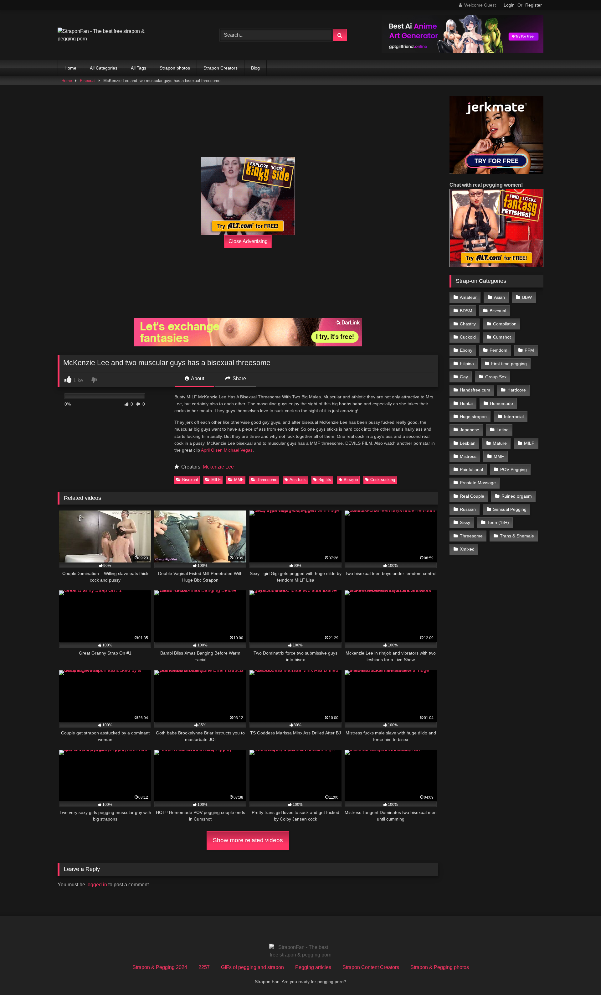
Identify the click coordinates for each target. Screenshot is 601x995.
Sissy (465, 522)
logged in (96, 884)
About (197, 378)
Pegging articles (313, 967)
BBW (527, 297)
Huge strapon (473, 416)
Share (238, 378)
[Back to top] (581, 976)
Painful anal (471, 469)
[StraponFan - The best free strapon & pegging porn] (105, 35)
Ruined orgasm (516, 496)
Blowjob (351, 479)
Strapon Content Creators (370, 967)
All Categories (103, 67)
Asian (499, 297)
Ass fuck (298, 479)
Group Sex (495, 376)
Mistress (468, 456)
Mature (500, 443)
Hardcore (516, 389)
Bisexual (87, 80)
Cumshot (502, 336)
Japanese (469, 429)
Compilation (504, 323)
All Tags (138, 67)
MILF (216, 479)
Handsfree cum (475, 389)
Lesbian (467, 443)
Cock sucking (382, 479)
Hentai (466, 403)
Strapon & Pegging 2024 (159, 967)
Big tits (324, 479)
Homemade (501, 403)
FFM (529, 350)
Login (509, 5)
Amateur (468, 297)
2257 (204, 967)
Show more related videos (248, 840)
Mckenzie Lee (218, 466)
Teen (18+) (498, 522)
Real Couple (472, 496)
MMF (239, 479)
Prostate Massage (478, 482)
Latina (502, 429)
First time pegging (509, 363)
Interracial (514, 416)
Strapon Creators (220, 67)
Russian (468, 509)
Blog (255, 67)
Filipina (467, 363)
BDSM (466, 310)
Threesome (267, 479)
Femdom (498, 350)
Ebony (466, 350)
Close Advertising (248, 241)
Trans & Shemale (517, 535)
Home (70, 67)
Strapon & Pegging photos (439, 967)
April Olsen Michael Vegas (227, 450)
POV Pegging (513, 469)
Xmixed (467, 549)
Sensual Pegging (510, 509)
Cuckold (468, 336)
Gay (464, 376)
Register (533, 5)
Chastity (468, 323)
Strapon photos (175, 67)
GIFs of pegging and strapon (252, 967)
